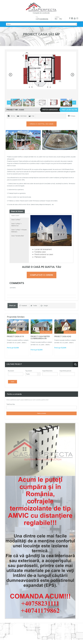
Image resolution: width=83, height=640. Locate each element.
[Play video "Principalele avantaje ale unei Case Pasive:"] (59, 140)
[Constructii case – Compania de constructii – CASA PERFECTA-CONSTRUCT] (41, 7)
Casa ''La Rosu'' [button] (16, 219)
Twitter (35, 305)
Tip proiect (28, 371)
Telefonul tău (10, 404)
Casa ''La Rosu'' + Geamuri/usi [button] (16, 224)
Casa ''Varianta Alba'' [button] (17, 236)
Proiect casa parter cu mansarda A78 (40, 337)
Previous (10, 74)
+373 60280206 (42, 19)
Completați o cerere (41, 275)
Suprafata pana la (65, 371)
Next (72, 74)
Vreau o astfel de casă (41, 124)
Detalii (23, 342)
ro (56, 19)
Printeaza (72, 116)
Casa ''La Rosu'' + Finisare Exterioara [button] (19, 230)
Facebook (24, 305)
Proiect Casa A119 (15, 336)
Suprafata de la (47, 371)
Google (46, 305)
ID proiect (11, 371)
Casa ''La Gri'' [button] (15, 215)
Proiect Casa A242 (62, 336)
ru (61, 19)
